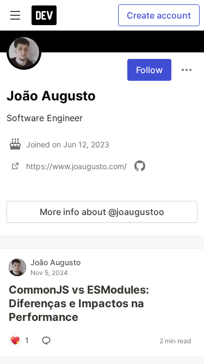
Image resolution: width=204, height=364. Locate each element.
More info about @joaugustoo (102, 211)
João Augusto (55, 262)
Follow (149, 69)
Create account (159, 15)
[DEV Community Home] (44, 15)
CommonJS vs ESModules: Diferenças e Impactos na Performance (79, 303)
